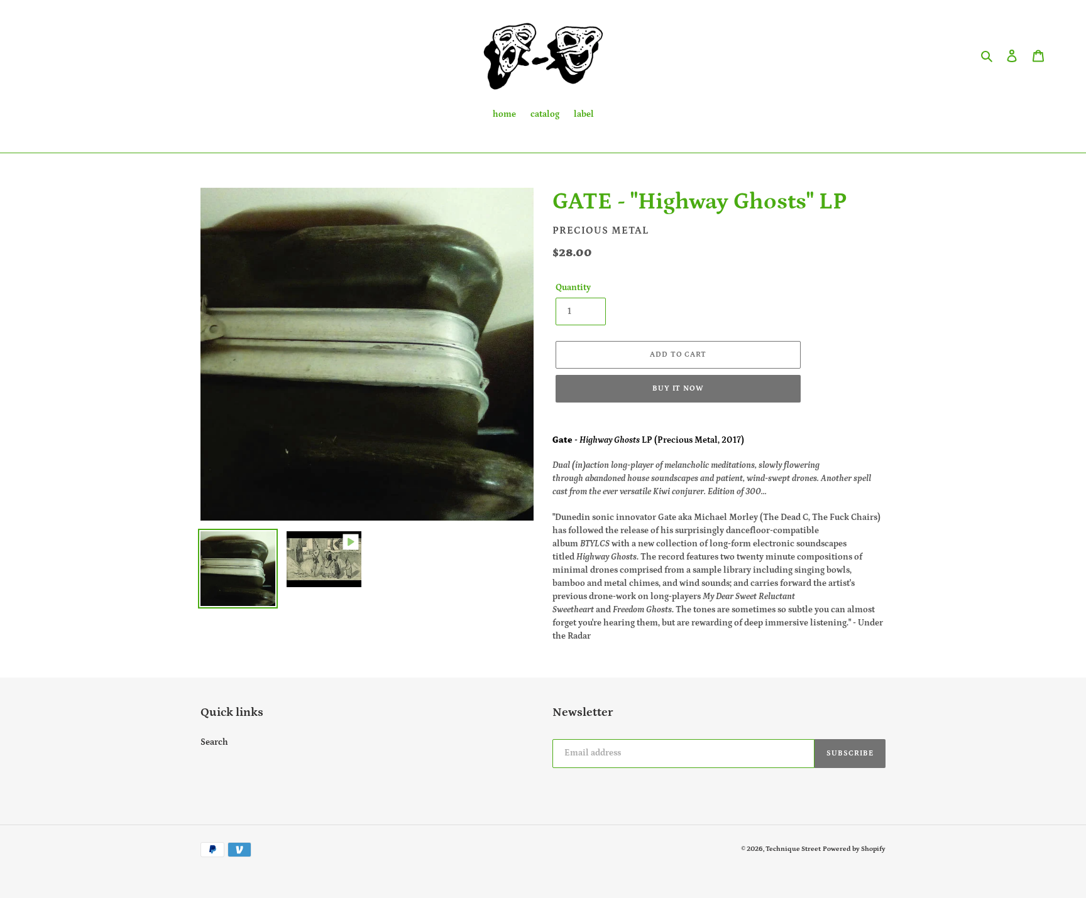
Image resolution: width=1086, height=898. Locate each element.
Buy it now (678, 388)
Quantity (573, 288)
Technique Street (793, 849)
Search (214, 742)
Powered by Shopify (854, 849)
